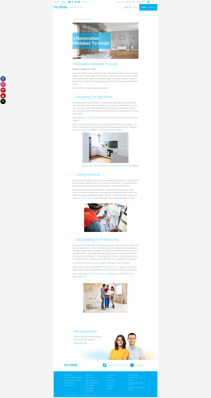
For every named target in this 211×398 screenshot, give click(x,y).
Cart (149, 2)
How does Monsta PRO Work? (73, 377)
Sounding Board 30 (110, 267)
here (84, 276)
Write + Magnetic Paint (92, 383)
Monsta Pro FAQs (69, 385)
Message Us (139, 365)
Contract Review (86, 198)
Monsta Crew (130, 2)
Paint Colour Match (91, 380)
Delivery (130, 380)
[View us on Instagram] (72, 2)
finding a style (90, 117)
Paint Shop (89, 377)
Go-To (56, 1)
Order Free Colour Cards (135, 377)
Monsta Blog (141, 2)
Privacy (94, 395)
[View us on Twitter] (76, 2)
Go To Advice (68, 375)
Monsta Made (111, 380)
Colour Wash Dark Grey (120, 165)
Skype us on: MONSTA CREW (117, 365)
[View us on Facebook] (69, 2)
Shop (64, 1)
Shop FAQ (110, 388)
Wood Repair (89, 391)
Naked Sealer (90, 385)
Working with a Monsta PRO (72, 380)
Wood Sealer (89, 388)
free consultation (98, 273)
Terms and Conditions (85, 395)
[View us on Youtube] (79, 2)
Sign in (154, 2)
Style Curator (94, 165)
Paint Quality (110, 385)
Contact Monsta (133, 375)
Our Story (119, 2)
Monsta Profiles (69, 383)
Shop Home (89, 375)
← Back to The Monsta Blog (82, 19)
